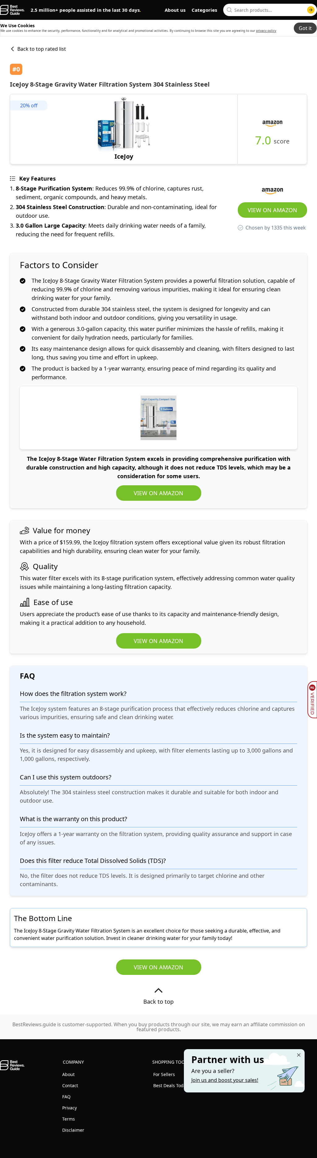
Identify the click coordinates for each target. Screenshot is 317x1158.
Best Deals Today (170, 1085)
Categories (204, 10)
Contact (70, 1085)
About (68, 1074)
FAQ (66, 1097)
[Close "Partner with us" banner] (299, 1055)
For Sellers (164, 1074)
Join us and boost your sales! (224, 1080)
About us (175, 10)
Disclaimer (73, 1130)
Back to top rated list (41, 48)
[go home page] (12, 10)
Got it (305, 28)
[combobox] (270, 10)
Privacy (69, 1108)
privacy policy (266, 30)
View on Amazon (272, 210)
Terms (68, 1119)
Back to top (158, 1001)
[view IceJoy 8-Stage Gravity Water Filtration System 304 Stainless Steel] (123, 129)
